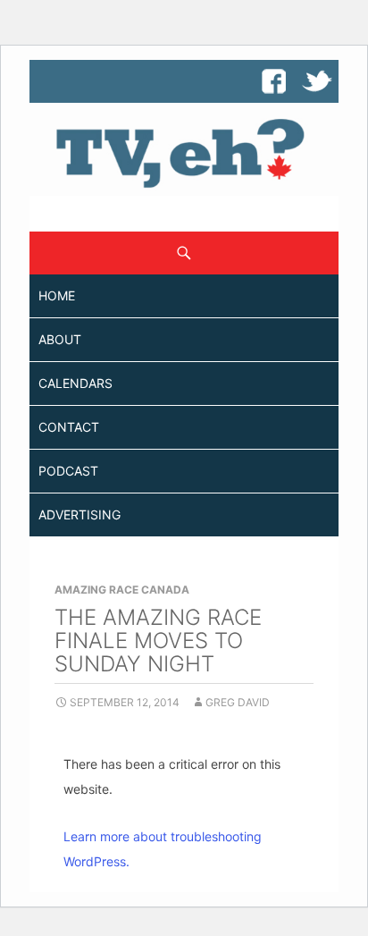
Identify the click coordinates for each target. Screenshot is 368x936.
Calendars (75, 383)
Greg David (237, 702)
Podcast (68, 470)
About (59, 339)
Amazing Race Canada (121, 589)
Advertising (79, 514)
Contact (68, 426)
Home (56, 295)
